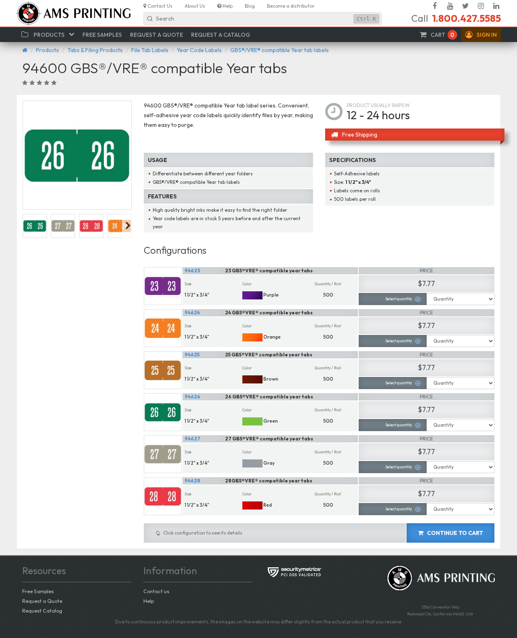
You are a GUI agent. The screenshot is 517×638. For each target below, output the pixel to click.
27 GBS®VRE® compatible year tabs (269, 439)
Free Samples (38, 591)
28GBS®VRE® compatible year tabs (268, 481)
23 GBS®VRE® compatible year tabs (269, 270)
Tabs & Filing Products (95, 50)
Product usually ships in (378, 105)
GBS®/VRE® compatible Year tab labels (279, 50)
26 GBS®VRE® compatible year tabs (269, 397)
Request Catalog (42, 610)
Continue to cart (454, 533)
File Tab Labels (149, 50)
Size (188, 283)
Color (247, 283)
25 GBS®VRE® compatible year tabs (268, 355)
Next (128, 226)
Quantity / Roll (328, 283)
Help (148, 601)
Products (47, 50)
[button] (481, 34)
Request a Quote (42, 601)
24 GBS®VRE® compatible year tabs (269, 313)
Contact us (156, 591)
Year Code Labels (199, 50)
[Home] (24, 50)
